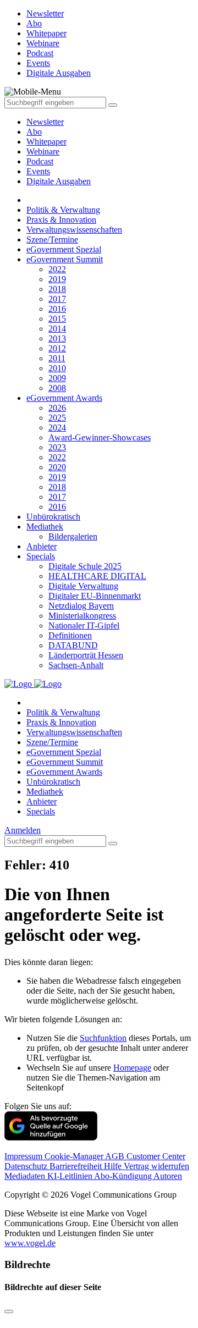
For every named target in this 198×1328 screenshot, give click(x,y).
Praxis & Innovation (61, 219)
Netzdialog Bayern (81, 605)
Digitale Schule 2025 (85, 566)
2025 (57, 417)
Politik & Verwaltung (63, 209)
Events (38, 171)
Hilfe (114, 1166)
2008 (57, 388)
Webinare (42, 151)
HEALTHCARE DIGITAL (97, 576)
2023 (57, 447)
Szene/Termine (52, 239)
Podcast (39, 161)
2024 (57, 427)
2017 (57, 299)
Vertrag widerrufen (156, 1166)
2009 (57, 378)
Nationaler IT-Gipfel (83, 625)
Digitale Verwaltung (83, 586)
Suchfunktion (103, 1038)
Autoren (167, 1176)
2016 (57, 308)
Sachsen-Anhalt (75, 665)
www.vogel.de (30, 1243)
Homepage (132, 1067)
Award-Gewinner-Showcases (99, 437)
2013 (57, 338)
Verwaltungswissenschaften (74, 229)
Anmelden (22, 830)
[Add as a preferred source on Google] (50, 1137)
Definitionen (70, 635)
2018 (57, 289)
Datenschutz (27, 1166)
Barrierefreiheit (77, 1166)
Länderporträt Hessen (85, 655)
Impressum (24, 1156)
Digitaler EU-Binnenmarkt (94, 595)
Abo (34, 131)
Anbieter (41, 546)
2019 (57, 279)
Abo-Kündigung (123, 1176)
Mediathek (44, 526)
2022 (57, 269)
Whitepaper (46, 141)
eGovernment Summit (64, 259)
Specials (40, 556)
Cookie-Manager (75, 1156)
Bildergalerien (72, 536)
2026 (57, 407)
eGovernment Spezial (63, 249)
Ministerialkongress (82, 615)
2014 (57, 328)
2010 (57, 368)
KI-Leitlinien (70, 1176)
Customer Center (156, 1156)
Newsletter (45, 121)
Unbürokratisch (53, 516)
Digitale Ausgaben (58, 181)
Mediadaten (25, 1176)
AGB (116, 1156)
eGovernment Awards (64, 398)
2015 (57, 318)
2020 (57, 467)
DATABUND (73, 645)
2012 (57, 348)
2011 (56, 358)
